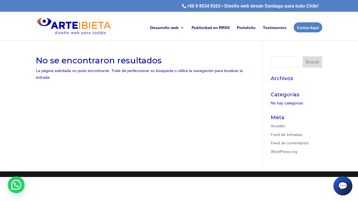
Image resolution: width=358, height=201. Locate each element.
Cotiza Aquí (308, 27)
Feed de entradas (286, 134)
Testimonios (274, 28)
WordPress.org (284, 151)
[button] (16, 184)
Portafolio (246, 28)
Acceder (278, 126)
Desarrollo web (164, 28)
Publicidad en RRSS (211, 28)
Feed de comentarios (289, 143)
